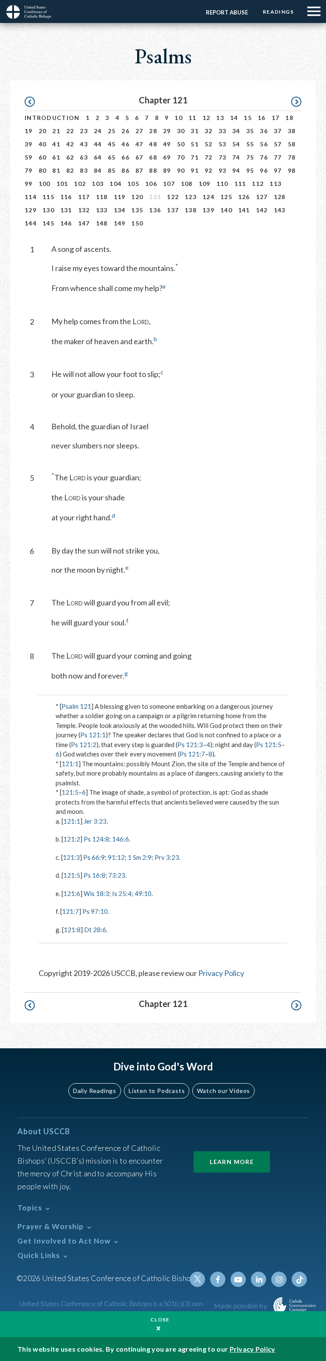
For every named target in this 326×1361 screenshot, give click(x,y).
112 (258, 183)
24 (98, 130)
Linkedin (258, 1279)
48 (153, 144)
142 (262, 210)
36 (264, 130)
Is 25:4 (122, 893)
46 (125, 144)
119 (120, 196)
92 (209, 170)
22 (70, 130)
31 (195, 130)
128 (280, 196)
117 (84, 196)
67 (139, 157)
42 (70, 144)
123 (191, 196)
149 (120, 223)
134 (120, 210)
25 (112, 130)
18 (289, 117)
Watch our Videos (223, 1090)
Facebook (217, 1279)
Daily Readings (94, 1090)
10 (178, 117)
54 (236, 144)
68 (153, 157)
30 (181, 130)
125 (226, 196)
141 (244, 210)
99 (29, 183)
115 (48, 196)
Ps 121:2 (83, 744)
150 (137, 223)
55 (250, 144)
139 (208, 210)
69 (167, 157)
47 (139, 144)
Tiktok (299, 1279)
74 (236, 157)
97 (278, 170)
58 (292, 144)
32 (209, 130)
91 (195, 170)
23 (84, 130)
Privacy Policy (221, 973)
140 (226, 210)
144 (31, 223)
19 (29, 130)
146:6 (120, 839)
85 (112, 170)
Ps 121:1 (93, 735)
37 (278, 130)
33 (223, 130)
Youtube (238, 1279)
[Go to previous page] (34, 102)
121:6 (71, 893)
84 (98, 170)
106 (151, 183)
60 (43, 157)
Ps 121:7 (192, 754)
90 (181, 170)
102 (80, 183)
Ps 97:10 (95, 911)
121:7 (70, 911)
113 (275, 183)
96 (264, 170)
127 (262, 196)
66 (125, 157)
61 (56, 157)
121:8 (72, 929)
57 (278, 144)
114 (31, 196)
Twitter (197, 1279)
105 (133, 183)
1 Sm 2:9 (140, 857)
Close (160, 1319)
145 (48, 223)
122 (173, 196)
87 (139, 170)
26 (125, 130)
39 (29, 144)
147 (84, 223)
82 (70, 170)
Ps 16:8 (94, 875)
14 (234, 117)
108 (187, 183)
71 (195, 157)
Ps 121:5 (268, 744)
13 (220, 117)
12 (206, 117)
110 (222, 183)
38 (292, 130)
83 (84, 170)
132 (84, 210)
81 (56, 170)
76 (264, 157)
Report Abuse (227, 12)
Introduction (52, 117)
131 (66, 210)
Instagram (279, 1279)
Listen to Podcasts (157, 1090)
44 (98, 144)
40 (43, 144)
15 (248, 117)
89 (167, 170)
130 (48, 210)
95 (250, 170)
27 (139, 130)
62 (70, 157)
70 (181, 157)
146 (66, 223)
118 (102, 196)
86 (125, 170)
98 (292, 170)
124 (208, 196)
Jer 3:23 (95, 821)
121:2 (71, 839)
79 (29, 170)
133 (102, 210)
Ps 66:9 (94, 857)
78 (292, 157)
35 (250, 130)
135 (137, 210)
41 (56, 144)
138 (191, 210)
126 (244, 196)
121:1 (70, 764)
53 (223, 144)
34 (236, 130)
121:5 (70, 792)
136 (155, 210)
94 (236, 170)
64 (98, 157)
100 (45, 183)
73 (223, 157)
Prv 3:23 (167, 857)
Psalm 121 (76, 706)
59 (29, 157)
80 (43, 170)
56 (264, 144)
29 (167, 130)
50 (181, 144)
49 (167, 144)
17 (276, 117)
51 (195, 144)
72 (209, 157)
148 (102, 223)
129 (31, 210)
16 (262, 117)
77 (278, 157)
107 (169, 183)
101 (62, 183)
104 (115, 183)
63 (84, 157)
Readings (278, 12)
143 (280, 210)
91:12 (116, 857)
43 (84, 144)
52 (209, 144)
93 (223, 170)
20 (43, 130)
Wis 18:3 (96, 893)
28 (153, 130)
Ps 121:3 (190, 744)
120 (137, 196)
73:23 (116, 875)
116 (66, 196)
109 (205, 183)
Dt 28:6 (95, 929)
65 (112, 157)
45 (112, 144)
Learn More (232, 1161)
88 (153, 170)
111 (240, 183)
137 (173, 210)
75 (250, 157)
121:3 (71, 857)
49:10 (143, 893)
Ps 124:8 (96, 839)
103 (98, 183)
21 (56, 130)
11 (192, 117)
